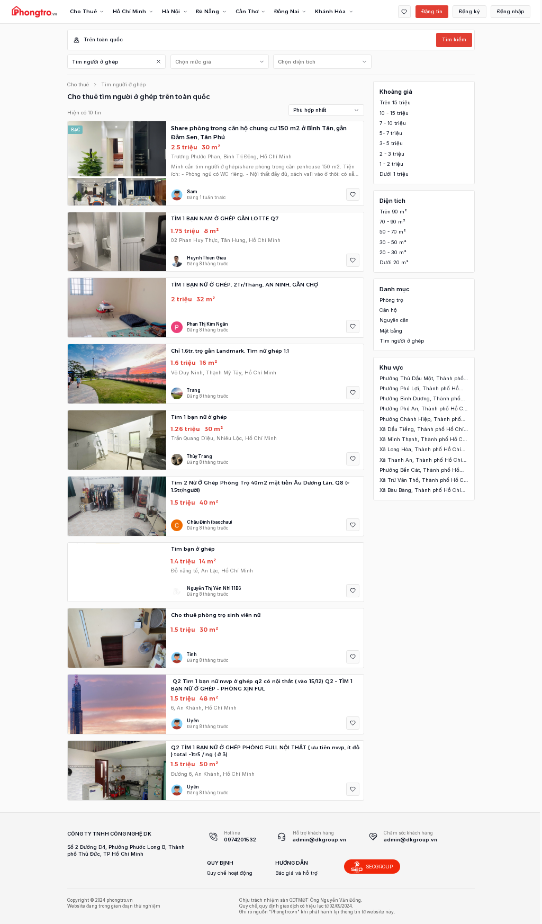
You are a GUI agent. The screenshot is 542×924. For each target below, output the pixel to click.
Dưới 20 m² (394, 262)
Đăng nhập (510, 11)
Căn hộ (388, 310)
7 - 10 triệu (393, 123)
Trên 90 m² (393, 211)
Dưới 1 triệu (394, 174)
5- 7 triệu (391, 133)
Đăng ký (469, 11)
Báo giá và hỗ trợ (296, 873)
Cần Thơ (247, 11)
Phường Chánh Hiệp (420, 419)
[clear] (158, 61)
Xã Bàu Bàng (420, 490)
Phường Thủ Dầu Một (422, 378)
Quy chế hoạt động (229, 873)
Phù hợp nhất (309, 110)
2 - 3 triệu (392, 154)
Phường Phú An (424, 409)
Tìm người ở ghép (95, 62)
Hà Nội (171, 11)
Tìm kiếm (454, 39)
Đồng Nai (286, 11)
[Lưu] (352, 194)
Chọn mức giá (193, 62)
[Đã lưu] (404, 12)
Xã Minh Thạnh (423, 439)
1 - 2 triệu (391, 164)
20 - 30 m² (393, 252)
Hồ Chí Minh (129, 11)
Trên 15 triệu (395, 102)
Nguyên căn (394, 320)
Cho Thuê (83, 11)
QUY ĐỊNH (220, 863)
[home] (34, 11)
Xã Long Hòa (420, 449)
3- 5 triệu (391, 143)
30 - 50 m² (393, 242)
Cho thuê (78, 84)
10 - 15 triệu (394, 113)
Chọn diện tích (296, 62)
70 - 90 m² (392, 222)
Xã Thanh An (421, 460)
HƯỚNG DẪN (291, 863)
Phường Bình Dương (420, 399)
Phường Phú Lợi (419, 388)
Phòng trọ (391, 300)
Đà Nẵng (207, 11)
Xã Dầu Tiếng (422, 429)
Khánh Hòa (330, 11)
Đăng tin (431, 11)
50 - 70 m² (393, 232)
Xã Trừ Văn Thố (424, 480)
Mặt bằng (391, 331)
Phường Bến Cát (419, 470)
